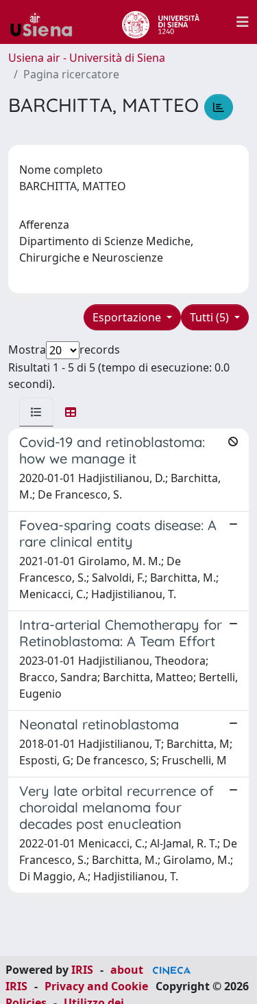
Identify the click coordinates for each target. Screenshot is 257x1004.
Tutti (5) (211, 317)
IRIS (82, 969)
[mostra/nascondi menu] (242, 22)
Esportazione (128, 317)
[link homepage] (46, 22)
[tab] (36, 412)
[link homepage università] (160, 22)
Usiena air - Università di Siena (86, 57)
